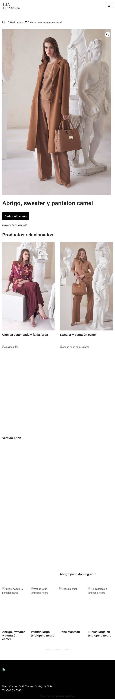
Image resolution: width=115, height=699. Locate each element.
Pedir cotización (15, 216)
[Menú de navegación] (109, 5)
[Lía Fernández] (11, 5)
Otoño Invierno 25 (18, 22)
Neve (42, 696)
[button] (107, 34)
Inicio (4, 22)
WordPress (70, 696)
